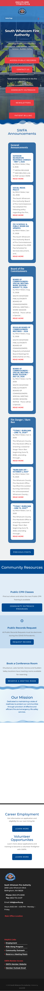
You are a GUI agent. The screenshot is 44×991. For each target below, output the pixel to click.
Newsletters (23, 103)
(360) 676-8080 (22, 2)
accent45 (22, 988)
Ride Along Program (14, 947)
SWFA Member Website (16, 964)
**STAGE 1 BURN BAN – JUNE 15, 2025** (22, 507)
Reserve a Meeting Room (16, 954)
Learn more (22, 829)
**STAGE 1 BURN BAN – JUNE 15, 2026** (22, 431)
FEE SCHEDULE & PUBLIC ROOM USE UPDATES (21, 226)
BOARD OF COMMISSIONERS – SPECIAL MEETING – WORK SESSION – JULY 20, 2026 (21, 372)
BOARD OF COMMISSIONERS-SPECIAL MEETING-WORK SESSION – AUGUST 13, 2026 (21, 283)
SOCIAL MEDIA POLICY (19, 189)
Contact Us (23, 70)
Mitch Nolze (20, 164)
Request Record (22, 642)
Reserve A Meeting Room (22, 681)
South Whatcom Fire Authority (20, 985)
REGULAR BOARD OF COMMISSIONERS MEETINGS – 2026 (21, 329)
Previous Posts (22, 552)
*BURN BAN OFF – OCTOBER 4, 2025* (21, 471)
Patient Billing (23, 116)
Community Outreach (23, 90)
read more (18, 179)
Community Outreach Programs (22, 607)
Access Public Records (23, 60)
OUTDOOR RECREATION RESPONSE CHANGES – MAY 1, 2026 (22, 159)
